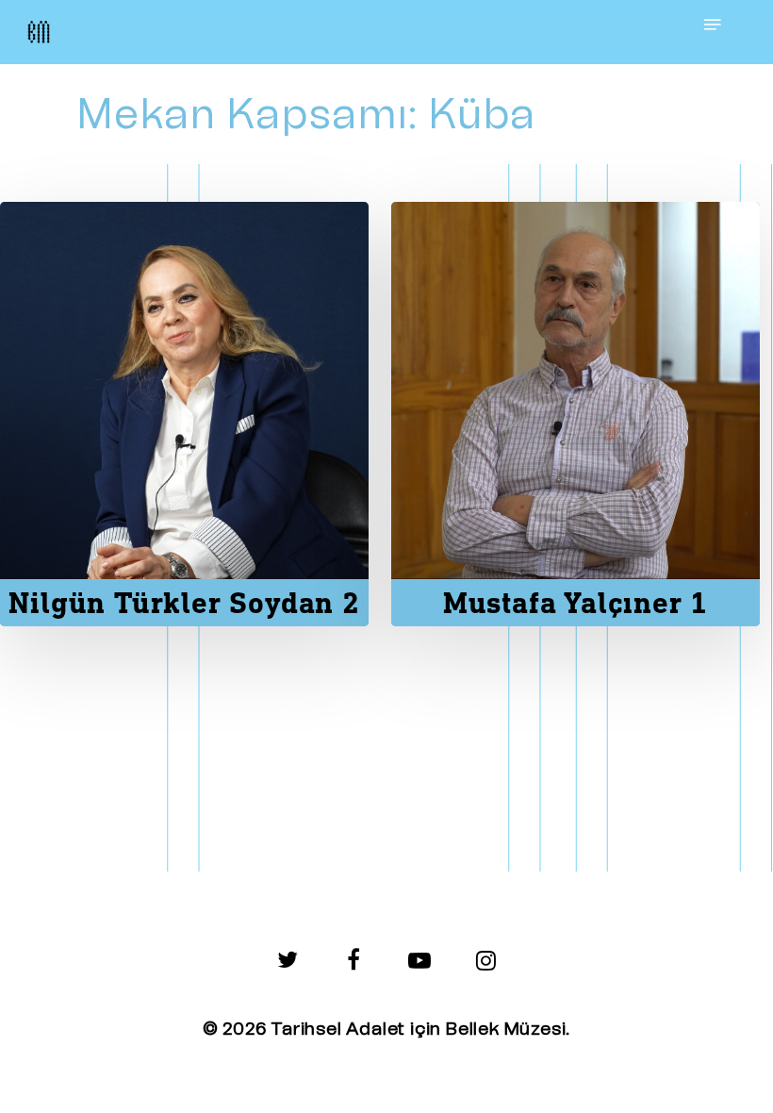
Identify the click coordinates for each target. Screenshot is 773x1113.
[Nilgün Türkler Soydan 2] (184, 414)
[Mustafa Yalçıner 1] (575, 414)
